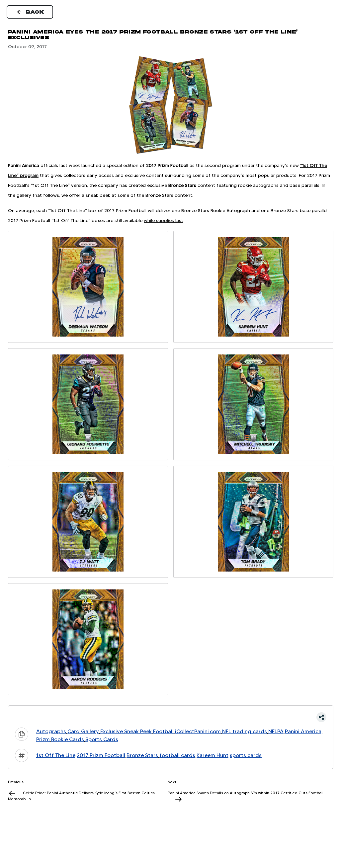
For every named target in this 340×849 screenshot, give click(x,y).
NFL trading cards (244, 731)
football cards (177, 755)
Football (163, 731)
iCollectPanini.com (198, 731)
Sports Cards (101, 739)
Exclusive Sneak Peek (126, 731)
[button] (170, 717)
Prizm (43, 739)
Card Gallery (83, 731)
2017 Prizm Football (101, 755)
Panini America (303, 731)
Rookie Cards (67, 739)
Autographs (51, 731)
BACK (35, 12)
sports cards (246, 755)
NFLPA (276, 731)
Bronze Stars (142, 755)
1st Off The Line (55, 755)
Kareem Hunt (212, 755)
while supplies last (163, 220)
